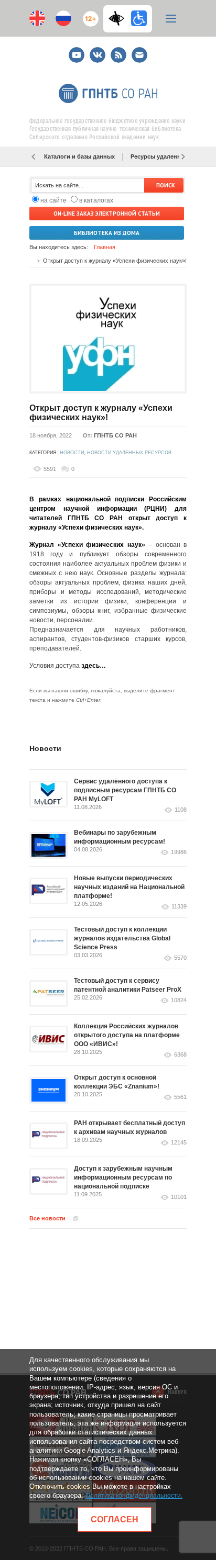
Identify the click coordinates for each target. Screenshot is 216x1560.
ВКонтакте (97, 50)
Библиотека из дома (106, 233)
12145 (179, 1143)
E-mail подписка (139, 55)
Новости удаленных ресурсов (129, 452)
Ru (63, 18)
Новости (72, 452)
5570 (180, 958)
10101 (179, 1197)
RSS (117, 50)
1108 (181, 810)
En (37, 18)
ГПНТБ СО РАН (115, 435)
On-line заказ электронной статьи (106, 213)
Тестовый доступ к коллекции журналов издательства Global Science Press (122, 938)
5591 (50, 469)
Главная (104, 247)
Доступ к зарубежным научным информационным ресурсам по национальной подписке (123, 1177)
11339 (179, 907)
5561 (180, 1097)
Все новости (47, 1218)
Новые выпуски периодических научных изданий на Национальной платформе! (129, 887)
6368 (180, 1055)
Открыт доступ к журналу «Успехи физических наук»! (100, 412)
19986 (179, 852)
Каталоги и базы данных (79, 156)
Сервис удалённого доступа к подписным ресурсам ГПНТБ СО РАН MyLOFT (125, 790)
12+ (88, 14)
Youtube (76, 50)
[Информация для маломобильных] (139, 18)
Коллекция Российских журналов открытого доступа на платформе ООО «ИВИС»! (127, 1035)
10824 (179, 1000)
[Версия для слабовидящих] (119, 18)
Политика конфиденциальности (133, 1495)
